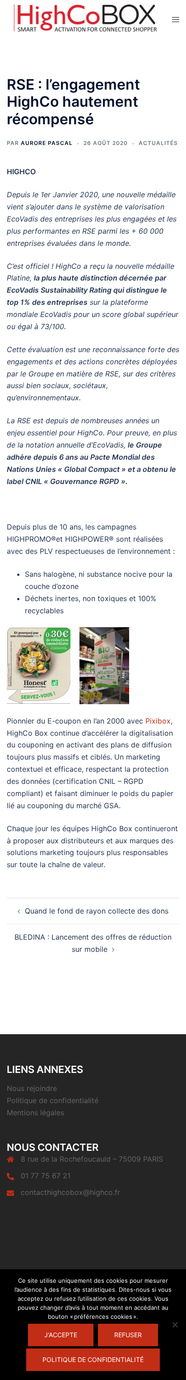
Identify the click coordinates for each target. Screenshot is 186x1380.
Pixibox (158, 720)
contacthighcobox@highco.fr (70, 1192)
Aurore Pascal (47, 143)
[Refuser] (174, 1324)
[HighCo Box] (82, 18)
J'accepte (60, 1335)
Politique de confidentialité (52, 1100)
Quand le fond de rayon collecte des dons (96, 910)
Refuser (128, 1335)
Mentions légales (35, 1112)
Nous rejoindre (32, 1088)
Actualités (158, 143)
